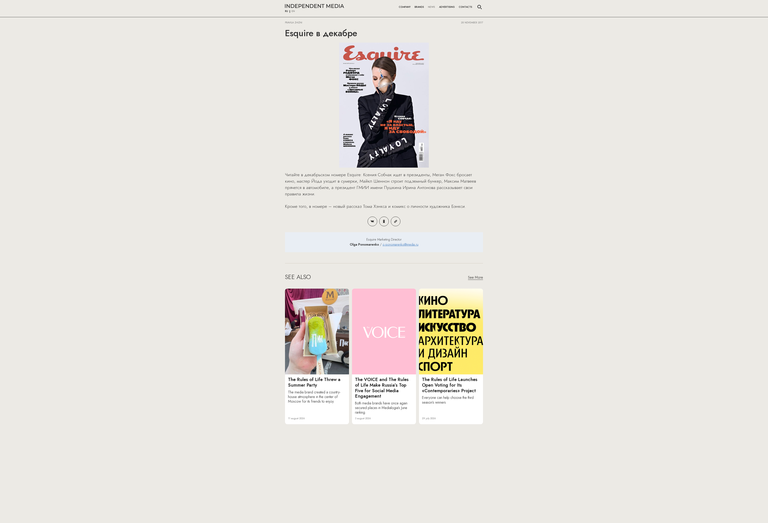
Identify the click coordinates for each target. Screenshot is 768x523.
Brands (419, 7)
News (431, 7)
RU (286, 11)
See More (475, 277)
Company (405, 7)
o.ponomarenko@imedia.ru (400, 244)
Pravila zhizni (293, 22)
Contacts (465, 7)
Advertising (447, 7)
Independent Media (314, 6)
